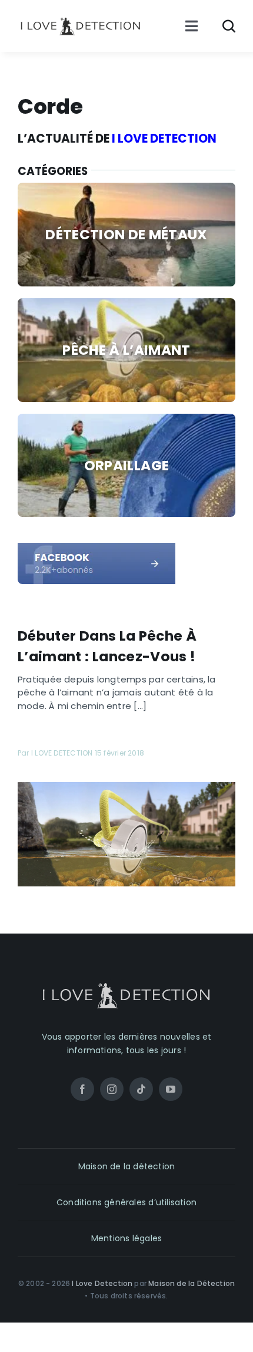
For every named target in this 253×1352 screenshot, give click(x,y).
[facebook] (96, 547)
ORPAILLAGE (126, 465)
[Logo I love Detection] (81, 20)
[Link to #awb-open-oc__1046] (228, 25)
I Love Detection (102, 1283)
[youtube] (170, 1089)
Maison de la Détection (191, 1283)
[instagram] (112, 1089)
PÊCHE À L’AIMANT (126, 350)
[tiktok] (141, 1089)
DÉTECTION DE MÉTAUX (126, 234)
